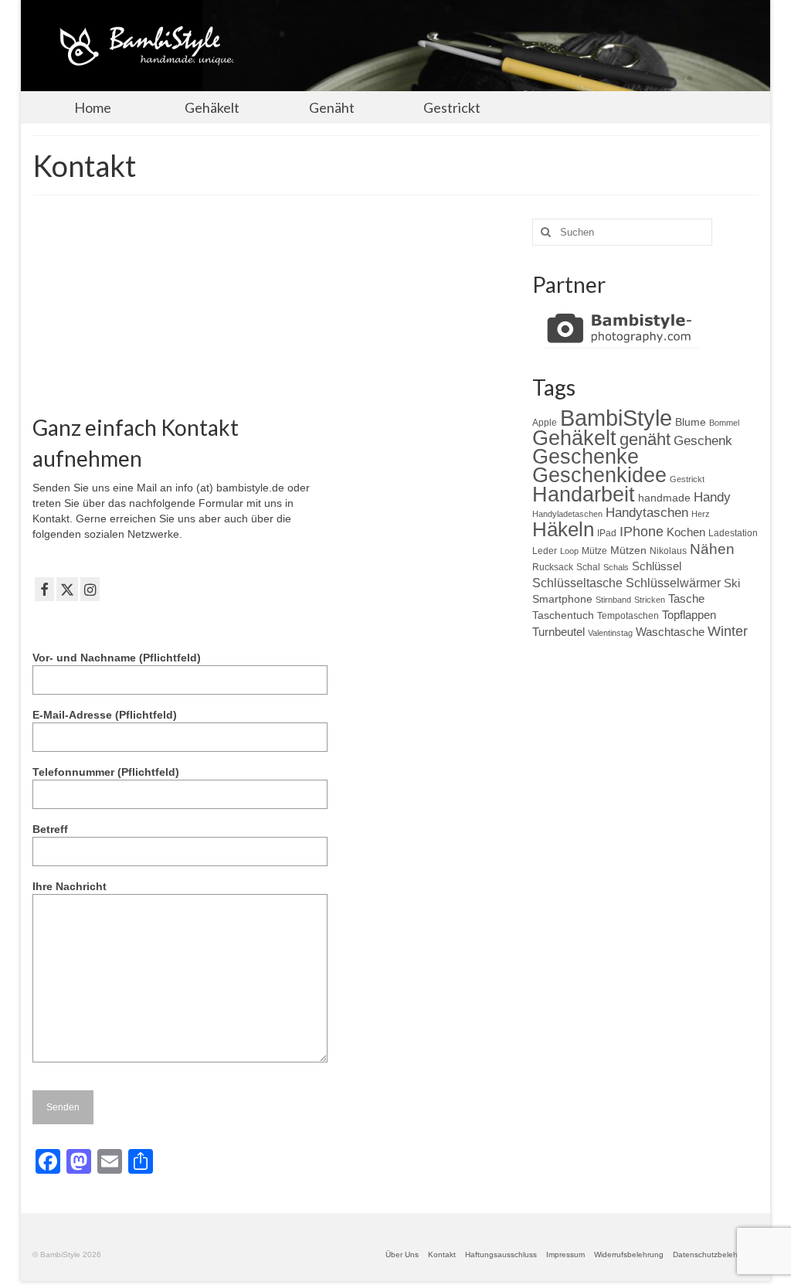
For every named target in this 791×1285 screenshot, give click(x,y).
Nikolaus (668, 551)
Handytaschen (647, 512)
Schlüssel (656, 566)
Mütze (594, 551)
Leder (544, 551)
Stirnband (613, 599)
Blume (690, 422)
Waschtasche (670, 631)
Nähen (712, 548)
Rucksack (552, 567)
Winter (728, 631)
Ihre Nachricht (69, 886)
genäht (645, 439)
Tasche (686, 598)
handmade (664, 497)
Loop (569, 551)
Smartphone (562, 599)
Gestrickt (687, 479)
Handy (712, 497)
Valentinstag (610, 632)
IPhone (642, 531)
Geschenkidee (599, 475)
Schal (588, 567)
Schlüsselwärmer (673, 583)
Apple (544, 422)
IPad (606, 533)
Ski (732, 583)
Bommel (724, 422)
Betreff (50, 829)
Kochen (686, 532)
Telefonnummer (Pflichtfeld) (105, 772)
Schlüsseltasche (577, 583)
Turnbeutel (558, 631)
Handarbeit (583, 494)
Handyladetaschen (567, 513)
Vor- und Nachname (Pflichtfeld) (116, 657)
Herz (700, 513)
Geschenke (585, 456)
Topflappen (689, 614)
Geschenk (703, 440)
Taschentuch (563, 615)
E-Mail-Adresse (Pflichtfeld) (104, 715)
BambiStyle (616, 417)
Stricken (649, 599)
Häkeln (563, 529)
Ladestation (733, 533)
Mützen (628, 550)
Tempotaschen (628, 615)
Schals (616, 567)
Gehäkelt (574, 438)
